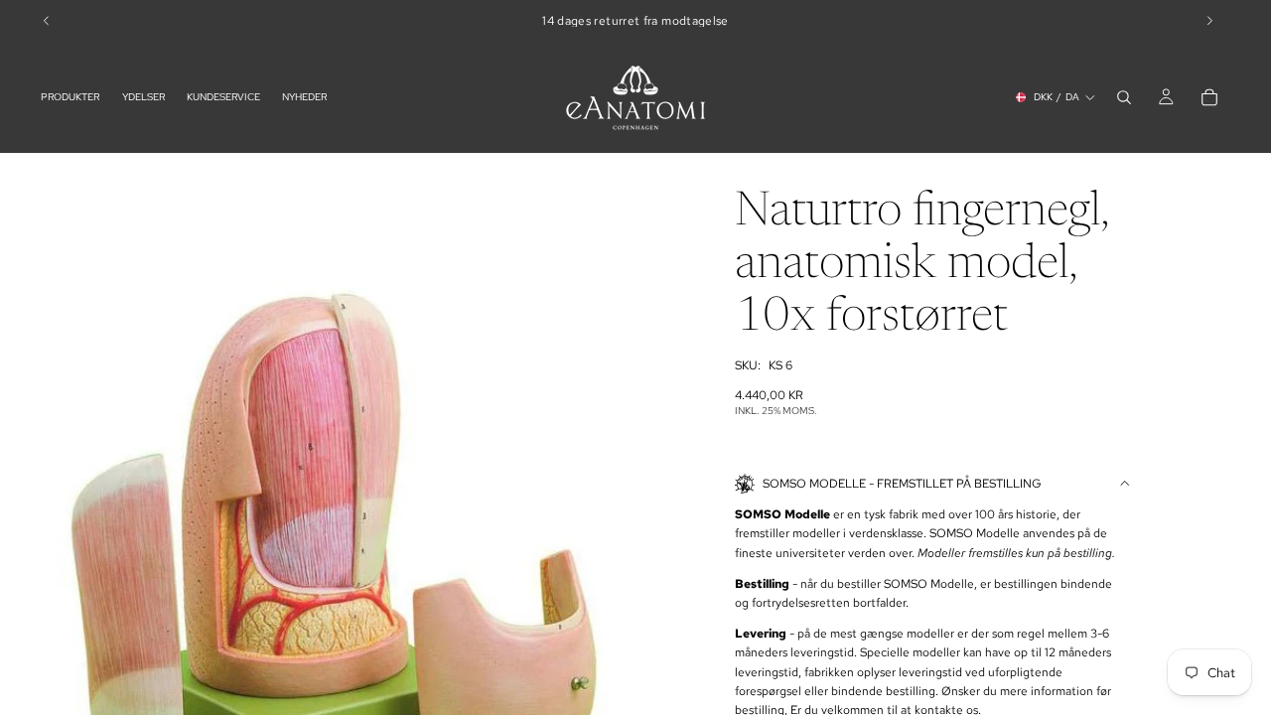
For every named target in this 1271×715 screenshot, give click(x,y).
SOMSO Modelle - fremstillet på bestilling (902, 484)
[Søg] (1124, 97)
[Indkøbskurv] (1209, 97)
